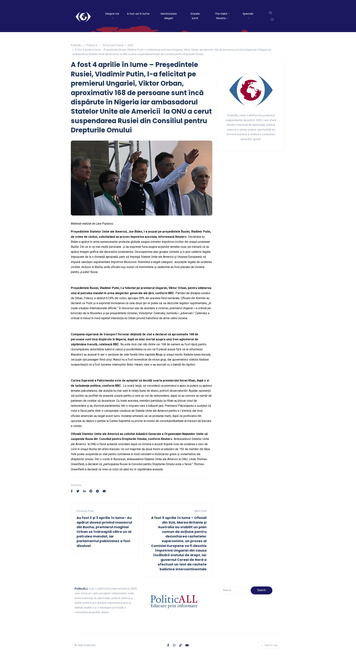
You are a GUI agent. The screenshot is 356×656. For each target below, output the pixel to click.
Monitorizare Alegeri (169, 16)
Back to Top (271, 645)
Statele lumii (195, 16)
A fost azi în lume (138, 14)
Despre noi (112, 14)
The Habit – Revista (222, 16)
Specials (248, 14)
